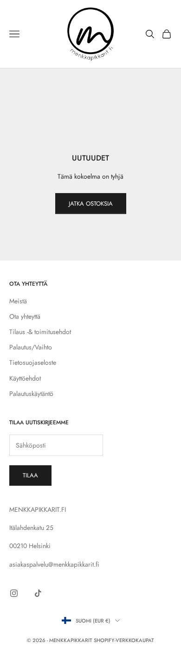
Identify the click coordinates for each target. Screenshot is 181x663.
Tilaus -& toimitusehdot (40, 331)
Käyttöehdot (25, 378)
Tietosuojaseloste (32, 362)
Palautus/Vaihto (30, 347)
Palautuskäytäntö (31, 393)
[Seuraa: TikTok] (38, 593)
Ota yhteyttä (24, 316)
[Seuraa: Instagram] (14, 593)
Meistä (18, 301)
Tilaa (30, 475)
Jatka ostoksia (91, 203)
